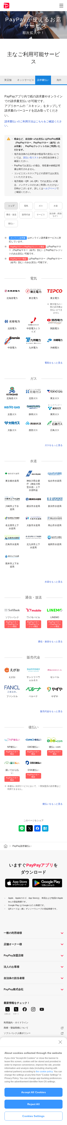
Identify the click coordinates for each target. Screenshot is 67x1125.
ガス (41, 206)
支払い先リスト (31, 157)
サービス (41, 214)
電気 (26, 206)
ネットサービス (25, 80)
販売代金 (26, 214)
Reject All (33, 1104)
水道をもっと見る (54, 581)
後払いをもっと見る (52, 804)
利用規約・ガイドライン (16, 1022)
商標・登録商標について (16, 1027)
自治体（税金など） (56, 214)
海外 (59, 80)
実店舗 (8, 80)
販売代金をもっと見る (51, 711)
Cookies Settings (33, 1116)
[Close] (60, 1042)
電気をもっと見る (54, 362)
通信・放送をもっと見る (50, 641)
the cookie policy (44, 1071)
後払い (11, 223)
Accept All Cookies (33, 1092)
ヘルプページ (50, 188)
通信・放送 (11, 214)
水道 (56, 206)
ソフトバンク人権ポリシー (17, 1033)
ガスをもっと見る (54, 445)
